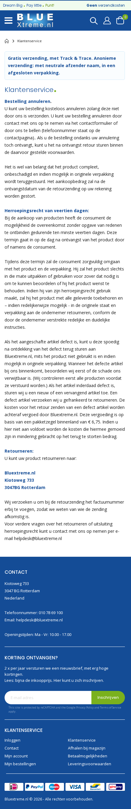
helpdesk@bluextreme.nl (39, 620)
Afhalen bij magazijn (86, 748)
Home (7, 41)
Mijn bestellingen (20, 764)
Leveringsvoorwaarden (89, 764)
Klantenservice (82, 740)
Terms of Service (110, 707)
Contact (12, 748)
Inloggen (12, 740)
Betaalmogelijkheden (87, 756)
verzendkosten (106, 5)
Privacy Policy (85, 707)
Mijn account (16, 756)
